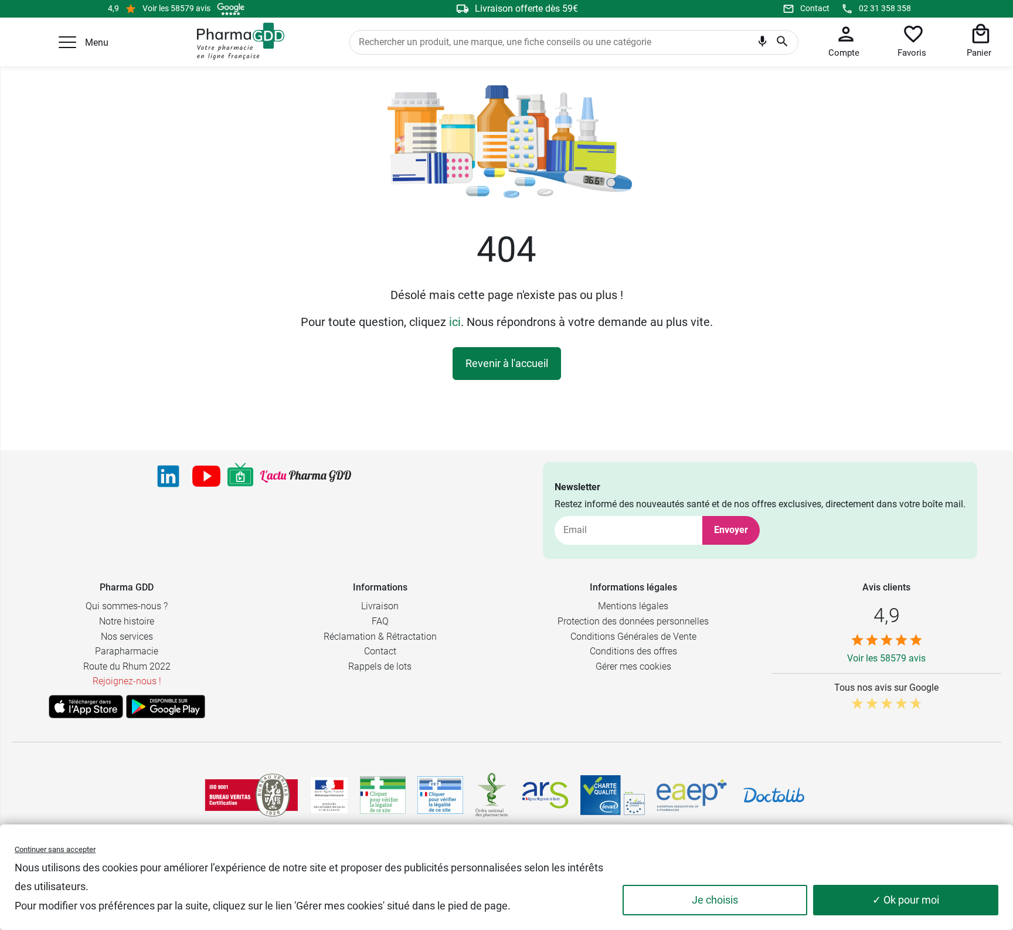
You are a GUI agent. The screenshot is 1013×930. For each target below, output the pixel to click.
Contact (815, 8)
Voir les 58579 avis (176, 8)
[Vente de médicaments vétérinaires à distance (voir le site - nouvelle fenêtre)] (440, 795)
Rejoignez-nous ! (127, 681)
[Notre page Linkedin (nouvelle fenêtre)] (168, 476)
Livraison (380, 606)
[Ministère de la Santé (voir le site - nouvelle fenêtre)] (329, 795)
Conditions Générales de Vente (633, 636)
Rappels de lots (380, 666)
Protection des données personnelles (633, 621)
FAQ (380, 621)
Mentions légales (633, 606)
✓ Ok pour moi (905, 900)
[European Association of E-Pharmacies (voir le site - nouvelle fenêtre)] (692, 795)
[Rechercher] (782, 42)
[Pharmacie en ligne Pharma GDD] (236, 41)
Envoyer (731, 529)
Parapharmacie (126, 651)
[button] (67, 42)
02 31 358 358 (885, 8)
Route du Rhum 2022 (127, 666)
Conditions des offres (633, 651)
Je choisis (715, 900)
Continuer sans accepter (55, 849)
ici (455, 322)
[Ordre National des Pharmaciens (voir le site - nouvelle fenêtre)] (492, 795)
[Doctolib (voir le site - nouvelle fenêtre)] (774, 795)
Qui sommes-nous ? (127, 606)
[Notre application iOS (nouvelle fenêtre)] (86, 706)
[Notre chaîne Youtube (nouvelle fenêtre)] (206, 476)
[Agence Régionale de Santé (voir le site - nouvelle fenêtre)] (545, 795)
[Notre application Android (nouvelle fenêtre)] (165, 706)
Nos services (127, 636)
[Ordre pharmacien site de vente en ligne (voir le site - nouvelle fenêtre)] (383, 795)
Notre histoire (126, 621)
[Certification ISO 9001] (251, 795)
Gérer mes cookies (633, 666)
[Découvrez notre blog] (305, 476)
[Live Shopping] (240, 476)
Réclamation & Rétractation (380, 636)
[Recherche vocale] (762, 44)
